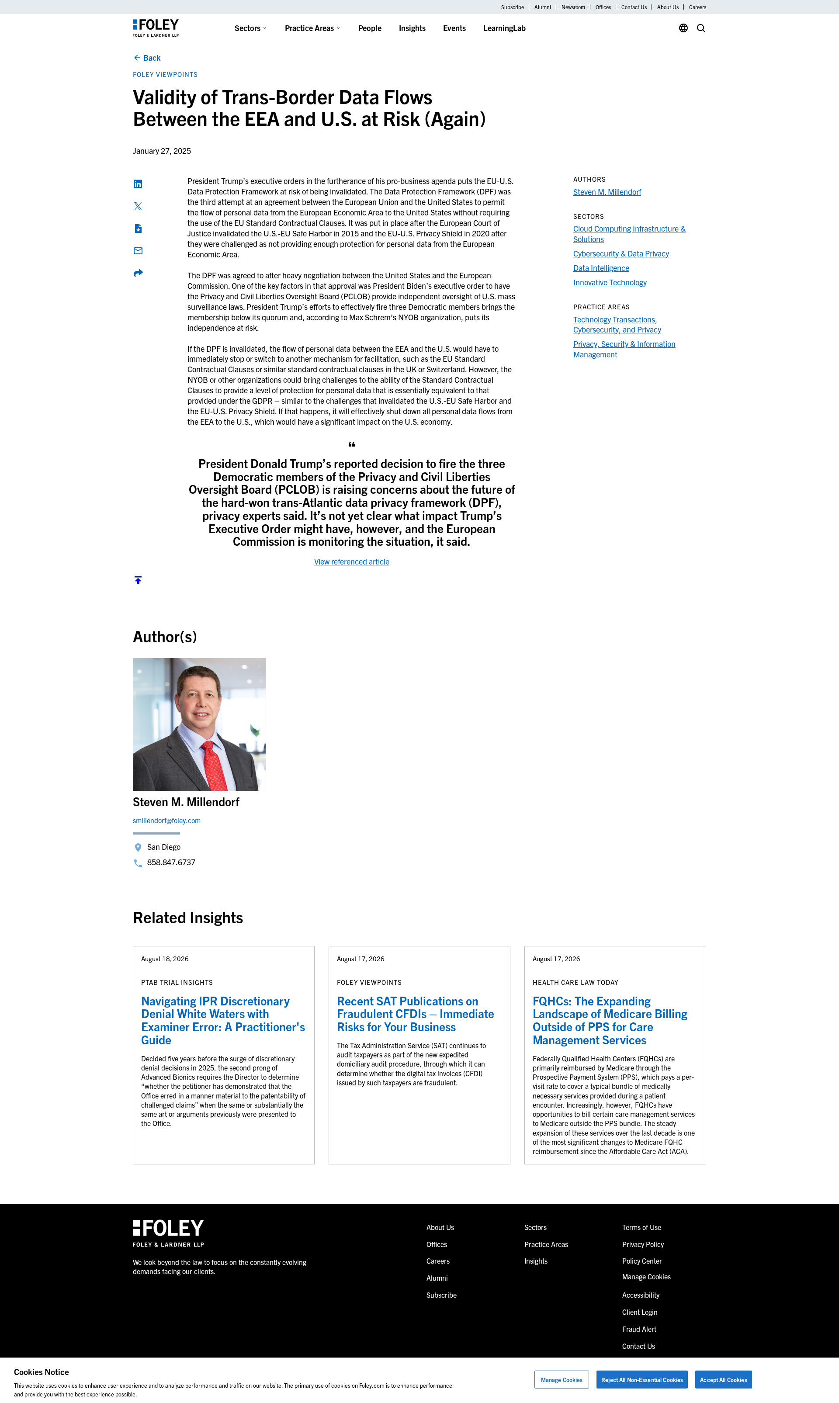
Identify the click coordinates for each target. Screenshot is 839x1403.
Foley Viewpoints (165, 74)
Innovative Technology (610, 282)
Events (454, 28)
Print (138, 228)
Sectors (247, 28)
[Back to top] (138, 582)
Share (138, 273)
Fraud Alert (639, 1328)
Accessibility (640, 1294)
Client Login (640, 1311)
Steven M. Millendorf (607, 192)
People (369, 28)
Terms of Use (641, 1227)
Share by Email (138, 251)
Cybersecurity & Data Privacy (621, 253)
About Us (668, 7)
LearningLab (504, 28)
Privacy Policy (643, 1244)
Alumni (542, 7)
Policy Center (642, 1260)
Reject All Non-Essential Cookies (642, 1379)
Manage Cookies (562, 1379)
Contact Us (634, 7)
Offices (603, 7)
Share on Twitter (138, 206)
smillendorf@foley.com (167, 820)
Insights (412, 28)
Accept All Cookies (723, 1379)
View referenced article (351, 561)
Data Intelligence (601, 268)
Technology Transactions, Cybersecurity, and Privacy (617, 324)
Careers (697, 7)
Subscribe (512, 7)
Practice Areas (309, 28)
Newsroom (573, 7)
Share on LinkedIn (138, 184)
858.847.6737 (171, 862)
